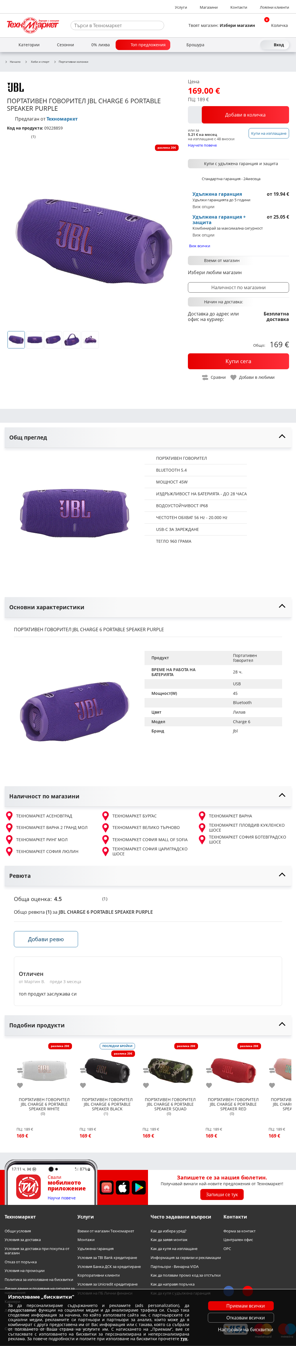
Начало (15, 62)
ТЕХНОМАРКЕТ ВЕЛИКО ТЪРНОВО (146, 827)
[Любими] (254, 44)
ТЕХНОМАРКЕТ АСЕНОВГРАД (44, 816)
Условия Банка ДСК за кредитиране (109, 1266)
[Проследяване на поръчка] (244, 44)
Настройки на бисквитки (245, 1329)
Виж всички (199, 245)
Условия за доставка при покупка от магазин (37, 1251)
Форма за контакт (239, 1231)
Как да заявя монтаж (169, 1240)
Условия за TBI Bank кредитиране (107, 1257)
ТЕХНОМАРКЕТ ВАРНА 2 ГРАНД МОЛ (52, 827)
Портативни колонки (73, 62)
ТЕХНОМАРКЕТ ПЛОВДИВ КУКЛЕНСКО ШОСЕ (247, 827)
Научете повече (202, 145)
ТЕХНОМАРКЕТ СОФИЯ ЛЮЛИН (47, 851)
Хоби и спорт (40, 62)
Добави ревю (46, 939)
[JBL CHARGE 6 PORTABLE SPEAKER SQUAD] (170, 1068)
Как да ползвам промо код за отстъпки (186, 1275)
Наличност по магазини (238, 287)
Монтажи (86, 1240)
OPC (227, 1249)
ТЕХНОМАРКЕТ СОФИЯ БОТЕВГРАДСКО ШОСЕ (247, 839)
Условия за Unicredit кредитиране (107, 1284)
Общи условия (18, 1231)
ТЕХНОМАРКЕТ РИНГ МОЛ (42, 839)
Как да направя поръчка (173, 1284)
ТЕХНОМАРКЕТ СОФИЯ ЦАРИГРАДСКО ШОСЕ (150, 851)
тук (184, 1338)
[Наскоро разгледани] (233, 44)
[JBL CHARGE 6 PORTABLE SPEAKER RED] (233, 1068)
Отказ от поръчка (21, 1262)
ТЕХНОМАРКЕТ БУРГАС (134, 816)
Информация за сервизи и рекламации (186, 1257)
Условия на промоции (25, 1271)
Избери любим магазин (215, 272)
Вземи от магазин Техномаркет (105, 1231)
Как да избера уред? (168, 1231)
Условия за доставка (23, 1240)
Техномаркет (62, 118)
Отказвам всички (245, 1317)
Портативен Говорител (245, 658)
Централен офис (238, 1240)
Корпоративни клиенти (98, 1275)
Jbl (235, 731)
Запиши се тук (222, 1194)
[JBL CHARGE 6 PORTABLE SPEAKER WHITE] (44, 1068)
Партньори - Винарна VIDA (175, 1266)
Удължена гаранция (95, 1249)
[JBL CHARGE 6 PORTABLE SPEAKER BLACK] (107, 1068)
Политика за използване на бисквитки (39, 1279)
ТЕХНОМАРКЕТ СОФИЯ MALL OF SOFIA (150, 839)
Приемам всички (245, 1306)
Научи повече (62, 1198)
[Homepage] (33, 25)
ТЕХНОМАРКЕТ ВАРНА (230, 816)
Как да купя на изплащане (174, 1249)
